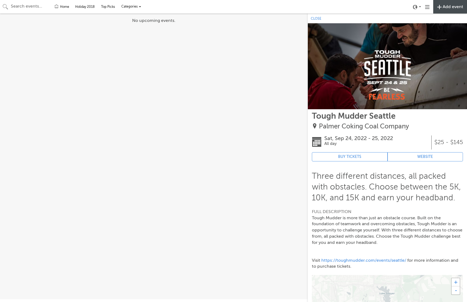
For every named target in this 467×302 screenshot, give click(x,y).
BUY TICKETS (349, 157)
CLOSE (316, 19)
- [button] (456, 290)
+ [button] (456, 282)
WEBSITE (425, 157)
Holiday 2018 (85, 7)
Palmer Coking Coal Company (364, 126)
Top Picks (108, 7)
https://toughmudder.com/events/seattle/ (363, 260)
